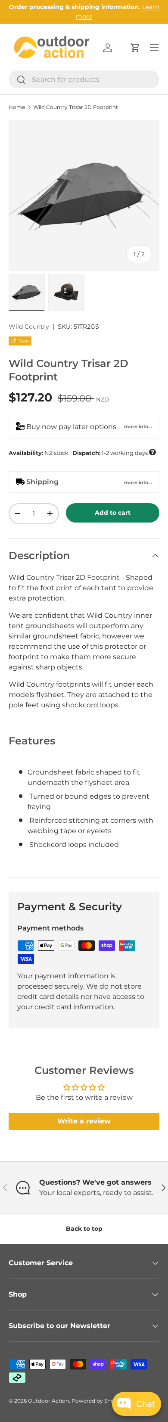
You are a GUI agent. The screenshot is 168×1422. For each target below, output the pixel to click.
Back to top (84, 1228)
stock (82, 452)
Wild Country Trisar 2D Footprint (75, 107)
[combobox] (84, 79)
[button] (135, 47)
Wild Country (29, 326)
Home (17, 107)
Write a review (84, 1121)
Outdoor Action (48, 1400)
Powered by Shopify (98, 1400)
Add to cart (113, 513)
